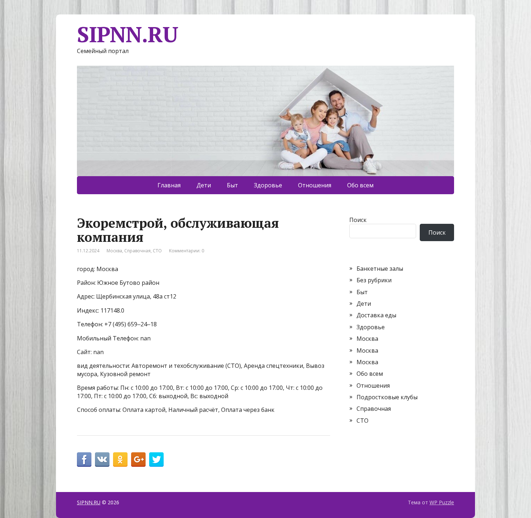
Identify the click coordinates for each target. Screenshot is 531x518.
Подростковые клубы (387, 397)
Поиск (358, 220)
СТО (157, 251)
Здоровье (268, 185)
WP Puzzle (441, 502)
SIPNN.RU (127, 34)
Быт (232, 185)
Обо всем (360, 185)
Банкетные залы (380, 269)
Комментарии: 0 (186, 251)
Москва (114, 251)
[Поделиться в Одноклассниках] (120, 459)
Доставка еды (376, 315)
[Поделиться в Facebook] (84, 459)
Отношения (314, 185)
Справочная (137, 251)
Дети (204, 185)
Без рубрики (374, 280)
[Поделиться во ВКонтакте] (102, 459)
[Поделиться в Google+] (138, 459)
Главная (169, 185)
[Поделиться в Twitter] (156, 459)
